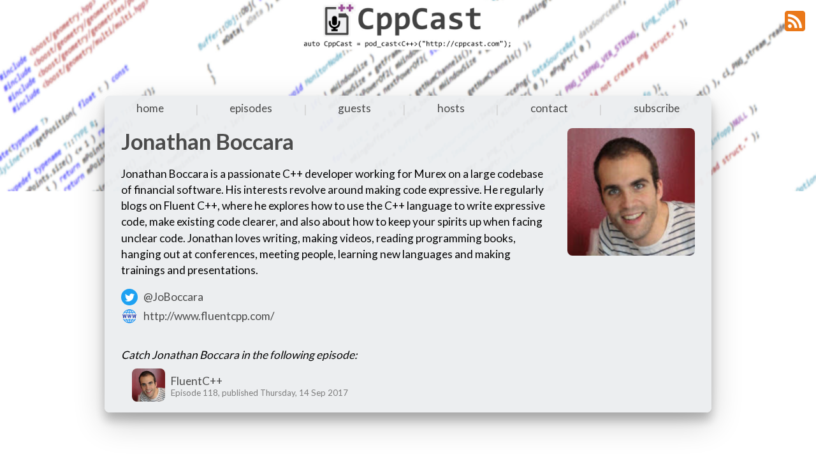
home (150, 108)
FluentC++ (196, 381)
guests (354, 108)
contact (549, 108)
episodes (250, 108)
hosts (451, 108)
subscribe (657, 108)
